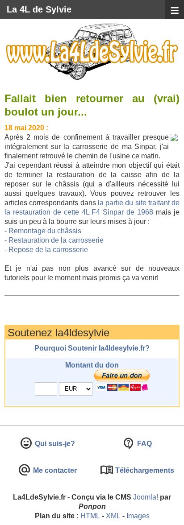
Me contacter (54, 470)
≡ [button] (174, 10)
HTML (90, 516)
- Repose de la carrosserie (46, 249)
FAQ (143, 443)
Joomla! (145, 497)
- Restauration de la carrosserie (54, 240)
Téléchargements (143, 470)
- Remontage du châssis (42, 231)
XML (113, 516)
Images (138, 516)
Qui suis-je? (54, 443)
